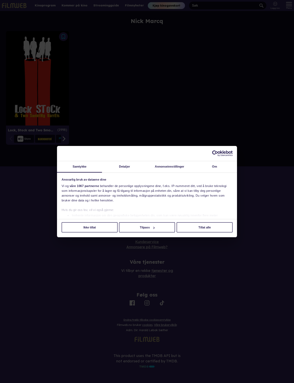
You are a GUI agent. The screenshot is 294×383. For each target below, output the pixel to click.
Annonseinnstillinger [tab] (169, 166)
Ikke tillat (89, 227)
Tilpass (145, 227)
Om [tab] (214, 166)
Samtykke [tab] (79, 166)
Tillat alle (204, 227)
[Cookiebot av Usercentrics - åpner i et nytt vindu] (215, 153)
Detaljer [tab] (124, 166)
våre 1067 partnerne (84, 186)
